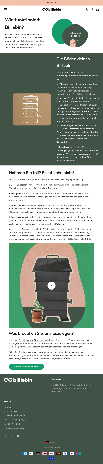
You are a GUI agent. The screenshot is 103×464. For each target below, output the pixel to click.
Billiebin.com (56, 447)
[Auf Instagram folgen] (12, 436)
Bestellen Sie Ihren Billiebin (26, 366)
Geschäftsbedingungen (15, 420)
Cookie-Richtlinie (12, 424)
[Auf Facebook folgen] (5, 436)
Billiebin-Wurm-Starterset (31, 340)
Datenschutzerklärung (14, 429)
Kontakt (8, 407)
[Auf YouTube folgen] (18, 436)
